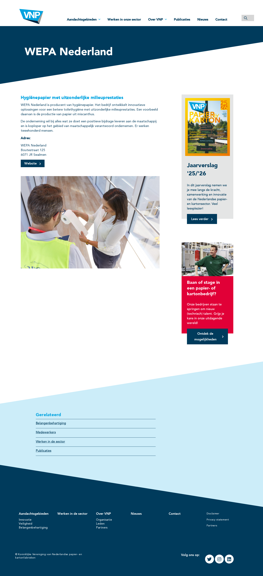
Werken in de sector (50, 441)
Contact (221, 19)
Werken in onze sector (124, 19)
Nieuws (202, 19)
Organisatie (104, 519)
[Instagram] (219, 559)
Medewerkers (46, 432)
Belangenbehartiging (51, 423)
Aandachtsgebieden (82, 19)
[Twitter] (209, 559)
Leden (100, 523)
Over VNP (155, 19)
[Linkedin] (229, 559)
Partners (102, 527)
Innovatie (25, 519)
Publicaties (182, 19)
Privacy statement (218, 519)
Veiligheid (25, 523)
